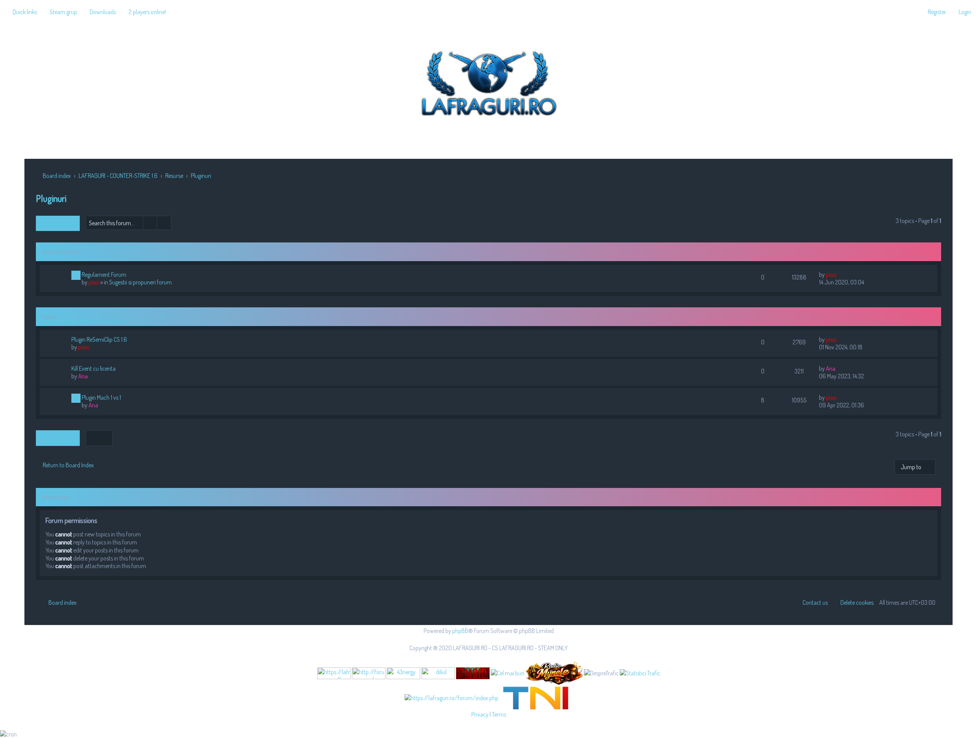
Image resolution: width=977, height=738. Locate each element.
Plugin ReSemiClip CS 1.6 (99, 339)
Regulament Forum (104, 274)
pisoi (94, 282)
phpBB (460, 631)
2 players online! (147, 12)
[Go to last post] (840, 274)
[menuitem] (60, 11)
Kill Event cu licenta (93, 368)
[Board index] (488, 82)
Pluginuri (51, 198)
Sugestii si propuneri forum (140, 282)
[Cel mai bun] (507, 673)
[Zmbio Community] (473, 673)
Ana (83, 376)
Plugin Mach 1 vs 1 (101, 397)
